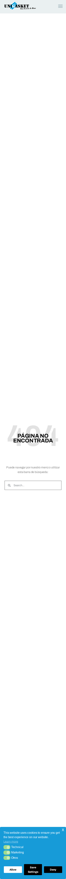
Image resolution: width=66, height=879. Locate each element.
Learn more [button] (10, 841)
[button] (6, 847)
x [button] (63, 829)
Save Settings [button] (33, 869)
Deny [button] (53, 869)
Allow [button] (13, 869)
